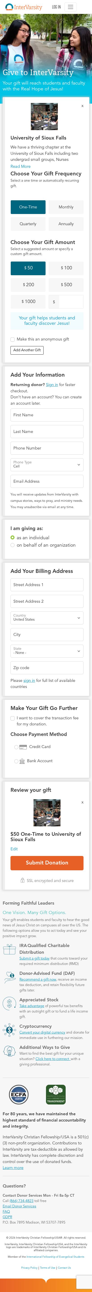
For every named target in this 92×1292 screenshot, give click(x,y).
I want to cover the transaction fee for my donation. (48, 721)
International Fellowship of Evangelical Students (55, 1257)
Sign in (52, 385)
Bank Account (39, 761)
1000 (29, 301)
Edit (14, 849)
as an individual (33, 538)
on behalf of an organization (46, 545)
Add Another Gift (27, 350)
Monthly (66, 207)
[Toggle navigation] (70, 6)
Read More (20, 167)
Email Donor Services (19, 1206)
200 (28, 285)
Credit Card (39, 747)
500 (66, 285)
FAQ (6, 1212)
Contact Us (64, 1268)
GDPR (7, 1217)
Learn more (13, 1168)
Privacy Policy (29, 1268)
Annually (66, 224)
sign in (29, 681)
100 (66, 268)
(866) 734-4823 (21, 1201)
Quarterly (28, 224)
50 (28, 268)
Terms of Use (47, 1268)
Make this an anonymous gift (43, 339)
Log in (56, 7)
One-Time (28, 207)
